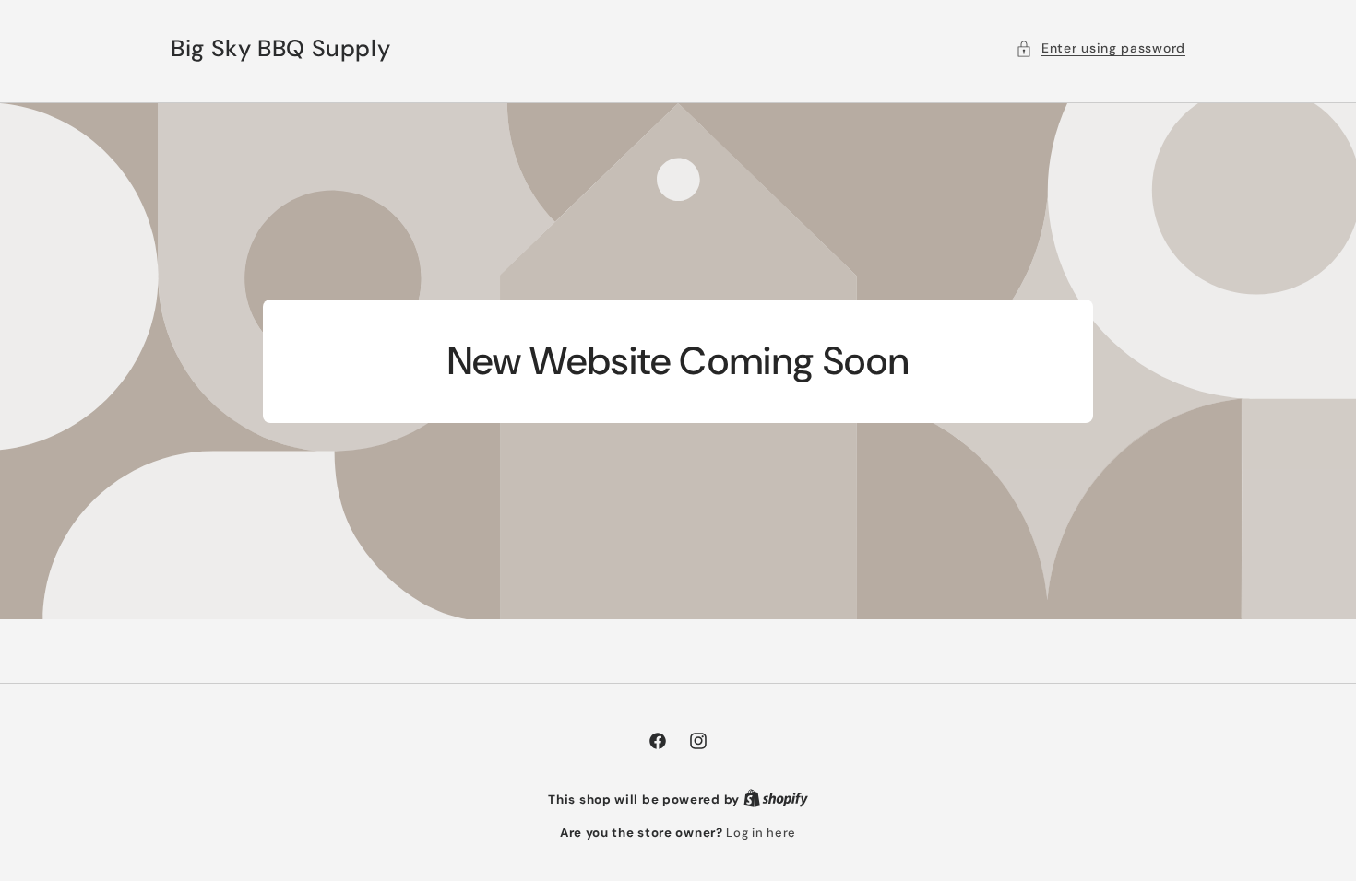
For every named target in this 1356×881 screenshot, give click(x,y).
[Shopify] (775, 799)
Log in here (761, 832)
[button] (1100, 48)
